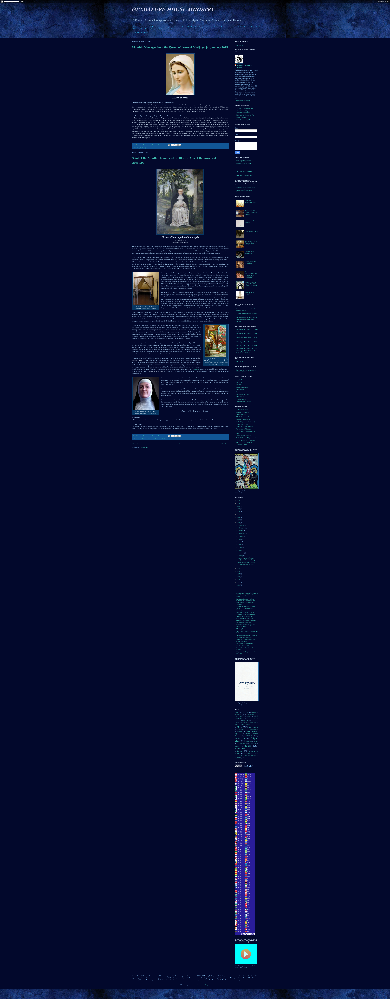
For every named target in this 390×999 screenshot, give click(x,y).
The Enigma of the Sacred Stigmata (250, 262)
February (241, 553)
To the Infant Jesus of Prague (244, 426)
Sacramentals (254, 749)
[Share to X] (176, 145)
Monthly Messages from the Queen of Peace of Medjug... (247, 559)
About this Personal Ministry (244, 108)
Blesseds (139, 439)
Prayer (256, 741)
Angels (236, 712)
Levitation (239, 392)
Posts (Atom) (144, 447)
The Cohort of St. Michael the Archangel (245, 172)
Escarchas (239, 385)
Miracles (239, 732)
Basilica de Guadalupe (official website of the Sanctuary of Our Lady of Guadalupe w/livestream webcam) (245, 601)
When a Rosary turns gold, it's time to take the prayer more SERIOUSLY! (251, 274)
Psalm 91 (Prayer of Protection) (245, 188)
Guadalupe (237, 721)
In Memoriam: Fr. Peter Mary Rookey (245, 320)
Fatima (248, 717)
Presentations (242, 743)
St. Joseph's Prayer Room (243, 163)
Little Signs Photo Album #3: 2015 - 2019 (247, 338)
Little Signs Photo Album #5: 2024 (246, 346)
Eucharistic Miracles (242, 387)
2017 (238, 568)
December (242, 525)
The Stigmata (240, 397)
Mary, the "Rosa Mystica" (249, 293)
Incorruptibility (240, 389)
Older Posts (224, 444)
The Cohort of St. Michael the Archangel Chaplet (245, 443)
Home (180, 444)
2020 (238, 517)
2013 (238, 579)
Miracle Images (254, 729)
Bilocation (196, 369)
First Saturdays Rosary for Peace (245, 115)
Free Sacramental (251, 718)
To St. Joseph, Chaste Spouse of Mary (245, 432)
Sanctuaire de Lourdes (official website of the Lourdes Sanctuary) (246, 613)
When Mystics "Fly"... (251, 231)
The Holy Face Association (244, 629)
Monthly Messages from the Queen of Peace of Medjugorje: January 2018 (180, 47)
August (241, 536)
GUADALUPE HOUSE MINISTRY (173, 9)
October (241, 531)
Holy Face (245, 721)
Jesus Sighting (246, 725)
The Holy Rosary (241, 414)
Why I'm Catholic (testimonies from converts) (246, 652)
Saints (239, 751)
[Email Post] (168, 145)
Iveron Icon (253, 722)
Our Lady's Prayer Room (243, 161)
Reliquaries (240, 748)
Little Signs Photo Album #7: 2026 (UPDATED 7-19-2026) (246, 351)
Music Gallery (240, 362)
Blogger (207, 985)
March (241, 550)
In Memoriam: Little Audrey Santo (246, 317)
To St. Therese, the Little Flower (245, 440)
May (240, 545)
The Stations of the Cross (243, 417)
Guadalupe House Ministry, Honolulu (245, 66)
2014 (238, 577)
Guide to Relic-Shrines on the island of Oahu (246, 314)
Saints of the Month (160, 439)
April (240, 547)
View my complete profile (242, 101)
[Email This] (172, 145)
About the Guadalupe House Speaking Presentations (244, 111)
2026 (238, 500)
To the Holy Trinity (242, 424)
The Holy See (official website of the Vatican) (247, 632)
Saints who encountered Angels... (251, 201)
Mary (138, 148)
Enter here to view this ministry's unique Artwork (246, 371)
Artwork (254, 712)
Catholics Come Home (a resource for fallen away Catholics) (246, 621)
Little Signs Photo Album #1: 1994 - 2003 (247, 330)
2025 (238, 503)
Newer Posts (136, 444)
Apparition (244, 712)
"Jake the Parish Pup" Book (244, 120)
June (240, 542)
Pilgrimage (249, 741)
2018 (238, 523)
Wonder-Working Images (243, 402)
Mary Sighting (253, 727)
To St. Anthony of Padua (243, 436)
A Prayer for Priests (242, 410)
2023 (238, 509)
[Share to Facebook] (178, 145)
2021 (238, 514)
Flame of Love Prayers (243, 419)
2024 (238, 506)
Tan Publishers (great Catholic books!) (245, 648)
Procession (253, 743)
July (240, 539)
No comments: (162, 145)
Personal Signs (151, 439)
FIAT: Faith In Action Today (244, 175)
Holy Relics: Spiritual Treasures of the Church (251, 243)
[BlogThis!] (174, 145)
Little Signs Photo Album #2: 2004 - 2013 (247, 334)
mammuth (194, 985)
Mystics (144, 439)
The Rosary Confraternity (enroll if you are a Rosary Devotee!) (246, 636)
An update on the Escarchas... (250, 222)
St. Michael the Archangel (248, 755)
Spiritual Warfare (249, 754)
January (241, 556)
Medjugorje (143, 148)
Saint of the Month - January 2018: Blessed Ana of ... (246, 563)
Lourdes (256, 725)
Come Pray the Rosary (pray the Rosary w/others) (245, 625)
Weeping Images (241, 399)
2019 (238, 520)
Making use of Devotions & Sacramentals (244, 191)
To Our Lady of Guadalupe (244, 429)
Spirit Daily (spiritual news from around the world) (245, 640)
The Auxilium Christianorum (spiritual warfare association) (245, 617)
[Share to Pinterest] (180, 145)
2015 (238, 574)
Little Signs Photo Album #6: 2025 (246, 348)
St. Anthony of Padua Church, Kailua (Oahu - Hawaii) (245, 644)
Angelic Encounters (242, 380)
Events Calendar (241, 117)
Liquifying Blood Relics (243, 394)
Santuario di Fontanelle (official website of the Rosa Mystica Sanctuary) (245, 608)
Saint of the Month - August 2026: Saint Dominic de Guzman (251, 283)
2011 (238, 585)
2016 (238, 571)
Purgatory (237, 746)
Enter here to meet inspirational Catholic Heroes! (245, 310)
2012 (238, 582)
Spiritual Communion (242, 412)
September (242, 533)
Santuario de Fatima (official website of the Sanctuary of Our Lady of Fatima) (247, 595)
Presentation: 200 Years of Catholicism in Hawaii (251, 212)
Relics (248, 745)
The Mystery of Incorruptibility (249, 252)
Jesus (236, 724)
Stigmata (238, 757)
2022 (238, 512)
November (242, 528)
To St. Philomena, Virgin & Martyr (246, 438)
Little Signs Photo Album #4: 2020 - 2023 (247, 342)
